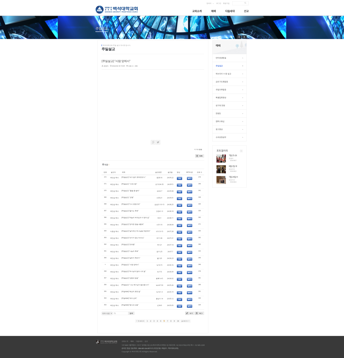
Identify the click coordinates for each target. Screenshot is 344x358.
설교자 (113, 172)
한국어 (209, 3)
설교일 (170, 172)
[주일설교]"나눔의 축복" (130, 251)
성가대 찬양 (229, 105)
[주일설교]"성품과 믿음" (130, 278)
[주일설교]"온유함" (128, 244)
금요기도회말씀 (229, 81)
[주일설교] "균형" (127, 197)
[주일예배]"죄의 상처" (129, 298)
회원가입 (226, 3)
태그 (201, 313)
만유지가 (232, 169)
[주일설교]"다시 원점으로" (130, 204)
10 (178, 321)
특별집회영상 (229, 97)
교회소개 (197, 11)
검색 (131, 313)
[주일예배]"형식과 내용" (130, 305)
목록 (201, 156)
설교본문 (158, 172)
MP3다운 (189, 172)
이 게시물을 (198, 149)
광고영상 (229, 129)
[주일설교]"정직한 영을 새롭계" (132, 224)
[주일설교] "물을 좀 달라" (130, 190)
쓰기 (191, 313)
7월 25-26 (233, 155)
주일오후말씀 (229, 89)
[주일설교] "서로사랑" (129, 184)
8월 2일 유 (233, 166)
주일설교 (229, 66)
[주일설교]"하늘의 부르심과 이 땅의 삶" (135, 217)
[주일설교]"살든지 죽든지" (130, 258)
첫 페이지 (141, 321)
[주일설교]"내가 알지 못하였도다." (133, 177)
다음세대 (230, 11)
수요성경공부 (229, 137)
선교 (246, 11)
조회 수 (199, 172)
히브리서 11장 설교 (229, 73)
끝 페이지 (184, 321)
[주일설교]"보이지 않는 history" (132, 238)
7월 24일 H (233, 177)
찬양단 (229, 113)
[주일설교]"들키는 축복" (130, 211)
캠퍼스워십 (229, 121)
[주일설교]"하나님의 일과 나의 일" (133, 271)
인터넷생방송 (229, 58)
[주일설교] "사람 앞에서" (116, 61)
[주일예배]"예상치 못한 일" (131, 291)
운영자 (106, 66)
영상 (178, 172)
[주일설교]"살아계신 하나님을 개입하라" (135, 231)
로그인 (218, 3)
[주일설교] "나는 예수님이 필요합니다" (135, 285)
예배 (213, 11)
